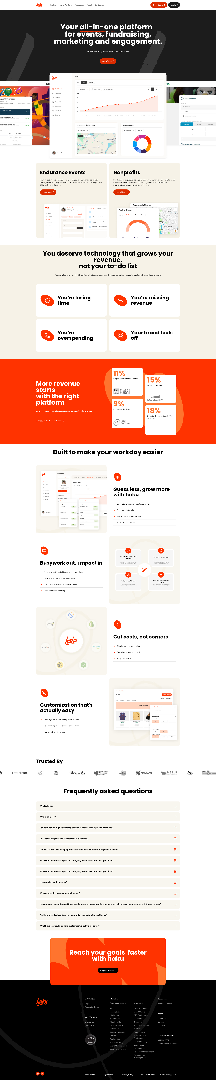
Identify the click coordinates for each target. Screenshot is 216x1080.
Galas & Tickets (140, 1008)
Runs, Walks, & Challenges (140, 1036)
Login (87, 1003)
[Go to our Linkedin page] (42, 1074)
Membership (115, 1022)
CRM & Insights (116, 1025)
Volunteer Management (144, 1052)
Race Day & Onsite (118, 1049)
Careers (161, 1022)
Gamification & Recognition (140, 1056)
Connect (161, 1025)
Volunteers (114, 1029)
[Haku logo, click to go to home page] (39, 5)
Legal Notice (108, 1075)
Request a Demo (92, 1007)
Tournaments (139, 1032)
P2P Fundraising (141, 1015)
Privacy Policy (127, 1075)
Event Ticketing (116, 1042)
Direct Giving (139, 1012)
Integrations (115, 1012)
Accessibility (90, 1075)
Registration (115, 1039)
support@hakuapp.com (167, 1043)
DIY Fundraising (140, 1041)
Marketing (114, 1015)
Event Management (118, 1046)
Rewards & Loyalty (117, 1032)
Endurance (89, 1022)
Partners (113, 1035)
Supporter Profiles (141, 1025)
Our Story (161, 1018)
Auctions (137, 1029)
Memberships (139, 1048)
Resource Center (165, 1003)
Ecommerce (115, 1018)
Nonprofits (89, 1025)
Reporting (138, 1022)
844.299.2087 (163, 1040)
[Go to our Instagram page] (38, 1074)
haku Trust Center (147, 1075)
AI (111, 1008)
